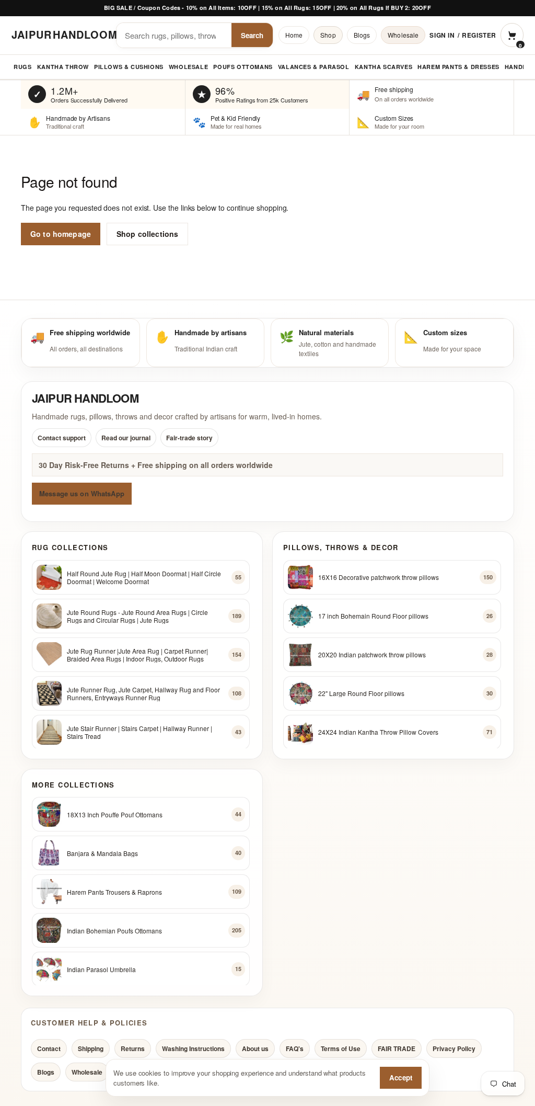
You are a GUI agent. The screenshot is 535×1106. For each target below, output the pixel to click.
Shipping (90, 1048)
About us (255, 1048)
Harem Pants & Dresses (458, 67)
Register (479, 35)
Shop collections (147, 234)
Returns (133, 1048)
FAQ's (295, 1048)
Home (294, 34)
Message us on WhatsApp (81, 493)
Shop (327, 34)
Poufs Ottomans (242, 67)
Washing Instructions (193, 1048)
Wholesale (403, 34)
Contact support (62, 437)
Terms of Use (340, 1048)
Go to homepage (60, 234)
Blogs (362, 34)
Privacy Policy (454, 1048)
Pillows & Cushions (129, 67)
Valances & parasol (314, 67)
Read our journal (125, 437)
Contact (49, 1048)
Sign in (442, 35)
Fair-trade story (189, 437)
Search (252, 35)
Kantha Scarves (383, 67)
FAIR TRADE (396, 1048)
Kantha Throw (63, 67)
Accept (400, 1077)
